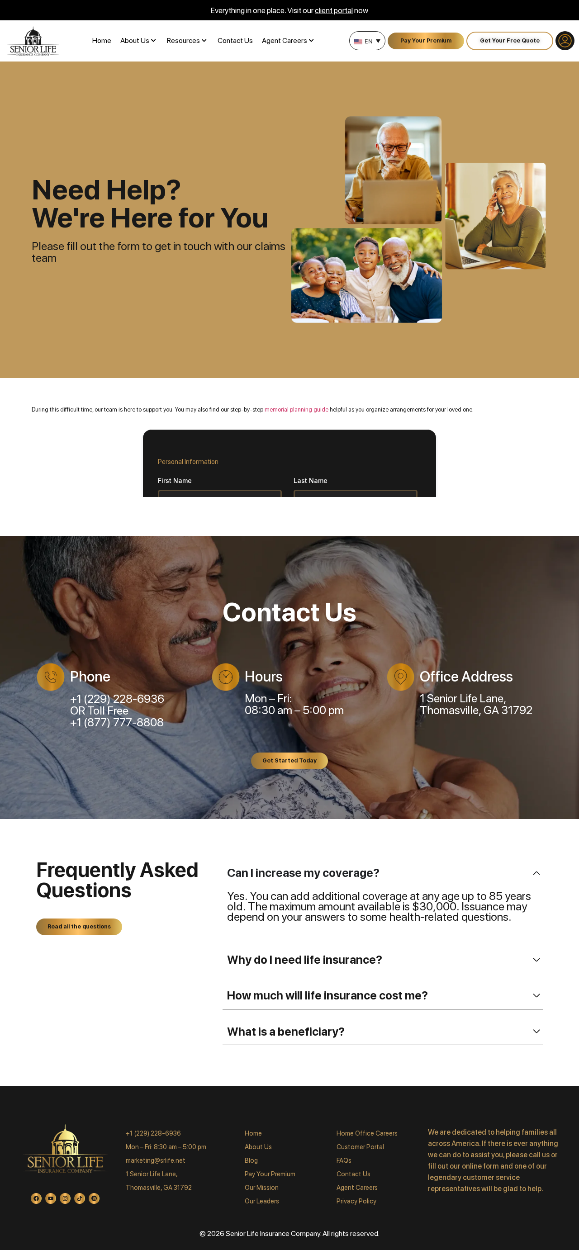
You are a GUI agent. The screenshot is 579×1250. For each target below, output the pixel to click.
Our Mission (262, 1187)
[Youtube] (50, 1198)
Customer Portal (360, 1147)
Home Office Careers (367, 1133)
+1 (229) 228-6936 (117, 698)
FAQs (344, 1160)
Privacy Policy (356, 1201)
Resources (183, 40)
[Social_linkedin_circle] (94, 1198)
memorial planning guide (296, 409)
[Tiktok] (79, 1198)
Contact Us (235, 40)
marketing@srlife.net (155, 1160)
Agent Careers (284, 40)
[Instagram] (65, 1198)
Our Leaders (262, 1201)
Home (101, 40)
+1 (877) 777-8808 (117, 722)
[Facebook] (36, 1198)
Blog (251, 1160)
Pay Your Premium (270, 1174)
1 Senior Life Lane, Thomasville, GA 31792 (476, 704)
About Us (134, 40)
